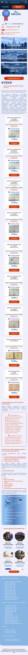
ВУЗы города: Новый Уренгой (14, 69)
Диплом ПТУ (8, 614)
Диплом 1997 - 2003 (10, 593)
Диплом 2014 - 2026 (10, 587)
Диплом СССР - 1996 (10, 594)
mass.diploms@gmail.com (12, 29)
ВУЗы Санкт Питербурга (14, 58)
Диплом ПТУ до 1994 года (12, 620)
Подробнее (8, 547)
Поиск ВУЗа (5, 6)
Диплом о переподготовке (12, 639)
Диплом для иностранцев (12, 597)
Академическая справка (11, 621)
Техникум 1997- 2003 (10, 611)
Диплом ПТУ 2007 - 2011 (11, 617)
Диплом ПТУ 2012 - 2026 (11, 616)
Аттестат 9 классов (10, 629)
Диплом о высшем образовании (14, 581)
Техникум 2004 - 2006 (10, 610)
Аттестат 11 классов (10, 631)
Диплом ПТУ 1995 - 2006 (11, 618)
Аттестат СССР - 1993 (10, 632)
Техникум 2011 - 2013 (10, 607)
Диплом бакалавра (10, 583)
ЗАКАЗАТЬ (14, 143)
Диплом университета (11, 599)
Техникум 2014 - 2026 (10, 605)
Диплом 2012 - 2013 (10, 589)
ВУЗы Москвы (14, 45)
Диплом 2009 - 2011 (10, 590)
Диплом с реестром (10, 596)
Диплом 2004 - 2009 (10, 591)
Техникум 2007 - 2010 (10, 608)
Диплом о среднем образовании (14, 623)
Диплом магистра (10, 586)
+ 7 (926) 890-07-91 (11, 27)
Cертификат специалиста (12, 640)
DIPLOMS (16, 13)
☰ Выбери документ (14, 78)
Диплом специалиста (10, 584)
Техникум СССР (9, 613)
